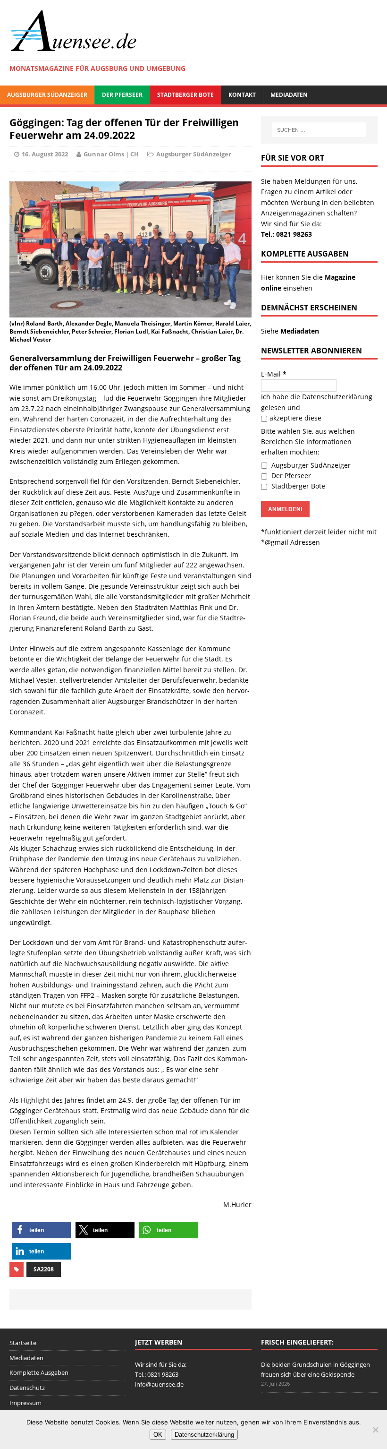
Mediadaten (289, 95)
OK (157, 1434)
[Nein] (375, 1429)
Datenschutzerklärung (337, 396)
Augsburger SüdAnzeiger (47, 95)
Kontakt (242, 95)
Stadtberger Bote (185, 95)
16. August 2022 (45, 154)
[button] (41, 1230)
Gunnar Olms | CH (111, 154)
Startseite (22, 1342)
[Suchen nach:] (319, 130)
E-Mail (273, 373)
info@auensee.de (159, 1384)
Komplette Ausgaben (38, 1372)
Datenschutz (27, 1387)
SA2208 (44, 1269)
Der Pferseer (122, 95)
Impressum (25, 1402)
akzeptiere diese (295, 417)
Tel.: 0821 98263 (286, 234)
